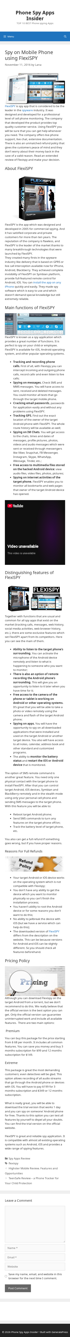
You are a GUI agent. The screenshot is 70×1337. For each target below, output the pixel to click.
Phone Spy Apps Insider (35, 15)
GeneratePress (60, 1332)
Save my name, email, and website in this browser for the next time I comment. (35, 1276)
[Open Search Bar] (65, 36)
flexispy (13, 1163)
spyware (28, 110)
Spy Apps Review (19, 1158)
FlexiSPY (10, 106)
